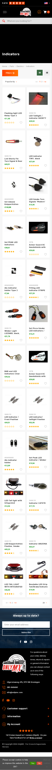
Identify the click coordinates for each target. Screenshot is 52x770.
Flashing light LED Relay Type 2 (13, 114)
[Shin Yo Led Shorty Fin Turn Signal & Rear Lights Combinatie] (13, 141)
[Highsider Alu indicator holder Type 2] (13, 270)
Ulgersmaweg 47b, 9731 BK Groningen (23, 682)
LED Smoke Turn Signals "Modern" (37, 200)
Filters (9, 73)
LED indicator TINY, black (35, 157)
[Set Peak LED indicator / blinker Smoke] (38, 443)
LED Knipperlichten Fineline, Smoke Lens (13, 546)
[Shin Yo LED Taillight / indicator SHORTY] (38, 98)
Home (4, 66)
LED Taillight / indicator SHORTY (37, 117)
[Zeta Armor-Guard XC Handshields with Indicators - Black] (38, 227)
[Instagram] (31, 641)
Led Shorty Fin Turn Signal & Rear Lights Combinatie (13, 161)
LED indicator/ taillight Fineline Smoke (37, 419)
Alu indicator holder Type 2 (11, 289)
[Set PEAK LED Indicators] (13, 227)
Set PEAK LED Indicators (10, 243)
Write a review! (36, 738)
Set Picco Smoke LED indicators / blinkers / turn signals (37, 332)
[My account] (39, 12)
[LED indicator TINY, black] (38, 141)
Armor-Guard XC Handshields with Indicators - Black (37, 247)
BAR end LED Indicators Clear (12, 372)
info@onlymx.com (15, 692)
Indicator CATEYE (37, 503)
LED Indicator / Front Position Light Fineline (11, 419)
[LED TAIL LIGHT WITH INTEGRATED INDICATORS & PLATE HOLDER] (13, 569)
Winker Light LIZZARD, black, (12, 332)
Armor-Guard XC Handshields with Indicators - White (37, 376)
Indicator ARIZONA (38, 544)
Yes (32, 763)
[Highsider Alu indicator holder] (13, 443)
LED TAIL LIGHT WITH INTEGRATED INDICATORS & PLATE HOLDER (13, 588)
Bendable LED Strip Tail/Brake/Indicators (39, 585)
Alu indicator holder (10, 461)
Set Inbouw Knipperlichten (11, 203)
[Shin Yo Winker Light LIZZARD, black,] (13, 313)
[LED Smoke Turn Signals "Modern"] (38, 184)
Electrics (20, 66)
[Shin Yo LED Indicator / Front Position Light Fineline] (13, 399)
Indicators (30, 66)
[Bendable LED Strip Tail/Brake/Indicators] (38, 569)
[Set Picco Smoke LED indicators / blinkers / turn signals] (38, 313)
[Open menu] (5, 12)
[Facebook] (20, 641)
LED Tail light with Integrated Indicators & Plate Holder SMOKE (13, 504)
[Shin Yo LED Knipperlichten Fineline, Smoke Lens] (13, 526)
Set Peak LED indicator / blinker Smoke (37, 460)
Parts (12, 66)
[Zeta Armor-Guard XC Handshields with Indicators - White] (38, 356)
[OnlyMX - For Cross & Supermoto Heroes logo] (25, 12)
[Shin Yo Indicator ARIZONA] (38, 526)
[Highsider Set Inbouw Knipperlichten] (13, 184)
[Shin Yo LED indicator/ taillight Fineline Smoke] (38, 399)
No (39, 763)
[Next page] (44, 82)
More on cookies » (46, 763)
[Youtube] (25, 641)
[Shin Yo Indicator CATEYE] (38, 485)
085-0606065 (12, 687)
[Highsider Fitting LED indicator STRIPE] (38, 270)
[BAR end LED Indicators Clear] (13, 356)
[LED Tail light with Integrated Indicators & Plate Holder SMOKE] (13, 485)
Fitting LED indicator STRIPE (37, 289)
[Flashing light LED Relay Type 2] (13, 98)
